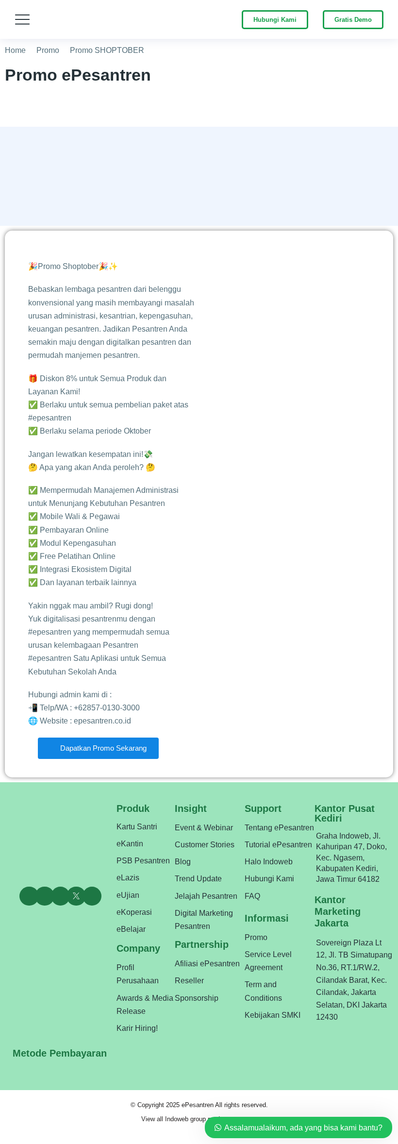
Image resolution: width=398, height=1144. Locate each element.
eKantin (129, 844)
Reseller (189, 980)
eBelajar (131, 929)
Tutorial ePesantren (278, 845)
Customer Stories (204, 845)
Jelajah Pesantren (206, 896)
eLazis (127, 878)
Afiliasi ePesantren (207, 963)
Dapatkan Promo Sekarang (102, 748)
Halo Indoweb (269, 862)
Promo (256, 937)
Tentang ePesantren (279, 828)
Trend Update (198, 879)
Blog (183, 862)
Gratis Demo (353, 19)
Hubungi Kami (275, 19)
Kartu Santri (136, 827)
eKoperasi (134, 912)
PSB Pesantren (143, 861)
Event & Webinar (204, 828)
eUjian (127, 895)
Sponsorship (196, 998)
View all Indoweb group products (186, 1119)
